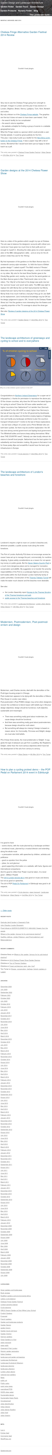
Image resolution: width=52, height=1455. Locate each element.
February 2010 (6, 1220)
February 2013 (6, 1115)
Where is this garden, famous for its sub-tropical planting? (21, 934)
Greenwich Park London (9, 1348)
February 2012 (6, 1150)
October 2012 (5, 1126)
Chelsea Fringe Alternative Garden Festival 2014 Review (24, 33)
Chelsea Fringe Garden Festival (29, 152)
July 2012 (4, 1135)
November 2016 (6, 1021)
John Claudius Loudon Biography (12, 925)
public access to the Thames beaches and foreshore (25, 598)
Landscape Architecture (26, 604)
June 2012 (4, 1138)
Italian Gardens (6, 1354)
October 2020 (5, 998)
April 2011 (4, 1179)
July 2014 (4, 1065)
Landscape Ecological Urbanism (12, 1363)
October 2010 (5, 1196)
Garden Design (37, 6)
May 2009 (4, 1246)
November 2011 (6, 1159)
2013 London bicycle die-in (14, 877)
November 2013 (6, 1088)
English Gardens (6, 1313)
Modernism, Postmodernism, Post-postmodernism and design (24, 623)
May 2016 (4, 1030)
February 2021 (6, 995)
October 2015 (5, 1042)
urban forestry (5, 1415)
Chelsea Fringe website (29, 114)
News (2, 1377)
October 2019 (5, 1004)
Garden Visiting (6, 1334)
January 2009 (5, 1258)
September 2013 (6, 1094)
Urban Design (46, 152)
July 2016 (4, 1024)
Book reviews (5, 1293)
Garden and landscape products (12, 1322)
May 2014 (4, 1071)
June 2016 (4, 1027)
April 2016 (4, 1033)
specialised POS (6, 1389)
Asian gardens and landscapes (11, 1290)
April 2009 (4, 1249)
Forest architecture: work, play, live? (22, 966)
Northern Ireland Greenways (26, 395)
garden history (6, 1328)
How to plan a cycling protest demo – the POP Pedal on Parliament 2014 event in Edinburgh (25, 771)
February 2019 (6, 1007)
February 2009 (6, 1255)
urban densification (7, 1404)
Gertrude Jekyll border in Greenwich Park (15, 922)
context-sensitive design (9, 1304)
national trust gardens (8, 1374)
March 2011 (5, 1182)
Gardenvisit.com (6, 1451)
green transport (35, 892)
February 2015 (6, 1053)
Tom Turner (20, 155)
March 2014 (5, 1077)
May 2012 (4, 1141)
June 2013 (4, 1103)
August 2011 (5, 1167)
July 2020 (4, 1001)
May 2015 (4, 1048)
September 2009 (6, 1234)
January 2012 (5, 1153)
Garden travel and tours (9, 1331)
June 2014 (4, 1068)
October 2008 (5, 1266)
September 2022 (6, 992)
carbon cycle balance (8, 1299)
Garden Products (8, 10)
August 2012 (5, 1132)
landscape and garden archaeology (13, 1357)
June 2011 (4, 1173)
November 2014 (6, 1056)
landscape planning (7, 1366)
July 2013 (4, 1100)
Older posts (6, 910)
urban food (4, 1412)
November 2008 (6, 1264)
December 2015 (6, 1039)
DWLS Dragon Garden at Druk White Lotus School (18, 1310)
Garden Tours (22, 6)
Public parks (5, 1383)
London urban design (43, 604)
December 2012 (6, 1121)
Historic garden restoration (10, 1351)
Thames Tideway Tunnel (39, 577)
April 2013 (4, 1109)
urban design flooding (8, 1409)
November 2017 (6, 1016)
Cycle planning (23, 454)
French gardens (6, 1319)
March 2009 (5, 1252)
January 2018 (5, 1013)
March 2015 (5, 1051)
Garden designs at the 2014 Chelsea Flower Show (24, 172)
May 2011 (4, 1176)
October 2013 (5, 1091)
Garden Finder (7, 6)
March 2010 (5, 1217)
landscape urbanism (8, 1369)
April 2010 (4, 1214)
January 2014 (5, 1083)
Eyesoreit (4, 1316)
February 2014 (6, 1080)
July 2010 (4, 1205)
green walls (4, 1345)
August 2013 (5, 1097)
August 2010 (5, 1202)
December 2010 (6, 1191)
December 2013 (6, 1086)
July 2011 (4, 1170)
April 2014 (4, 1074)
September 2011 (6, 1164)
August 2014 (5, 1062)
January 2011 (5, 1188)
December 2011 (6, 1156)
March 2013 (5, 1112)
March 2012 (5, 1147)
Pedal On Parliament (20, 883)
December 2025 (6, 986)
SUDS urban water (7, 1392)
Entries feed (5, 1433)
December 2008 (6, 1261)
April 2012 (4, 1144)
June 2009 (4, 1243)
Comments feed (6, 1436)
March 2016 (5, 1036)
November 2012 (6, 1123)
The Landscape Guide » (40, 14)
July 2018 (4, 1010)
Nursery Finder (25, 10)
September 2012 (6, 1129)
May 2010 (4, 1211)
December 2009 (6, 1226)
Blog (36, 10)
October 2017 (5, 1018)
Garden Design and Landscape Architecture (22, 2)
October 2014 (5, 1059)
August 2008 (5, 1272)
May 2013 (4, 1106)
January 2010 (5, 1223)
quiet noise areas (7, 1386)
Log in (3, 1430)
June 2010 (4, 1208)
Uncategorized (6, 1401)
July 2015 (4, 1045)
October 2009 (5, 1231)
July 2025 (4, 989)
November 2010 (6, 1194)
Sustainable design (7, 1395)
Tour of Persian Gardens (17, 963)
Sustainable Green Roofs (9, 1398)
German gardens (6, 1336)
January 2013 (5, 1118)
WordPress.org (6, 1439)
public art (4, 1380)
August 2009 (5, 1237)
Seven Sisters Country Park (38, 563)
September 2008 (6, 1269)
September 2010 (6, 1199)
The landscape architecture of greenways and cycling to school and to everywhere (25, 339)
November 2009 (6, 1229)
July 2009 (4, 1240)
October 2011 (5, 1161)
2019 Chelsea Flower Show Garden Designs (24, 960)
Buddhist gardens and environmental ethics (16, 1296)
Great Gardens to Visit (8, 1339)
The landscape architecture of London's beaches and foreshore (22, 473)
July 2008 (4, 1275)
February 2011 (6, 1185)
